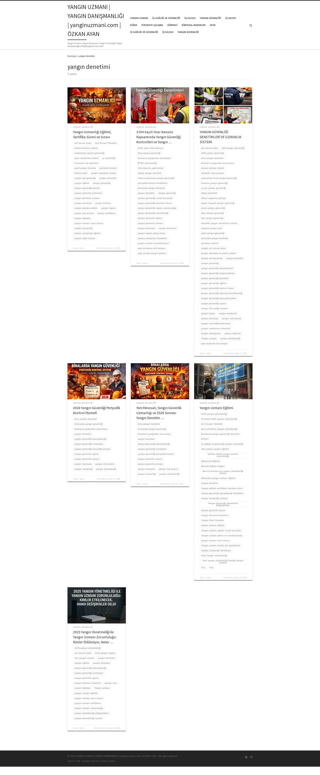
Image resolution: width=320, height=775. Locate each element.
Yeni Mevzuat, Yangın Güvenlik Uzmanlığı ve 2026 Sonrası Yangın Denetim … (159, 413)
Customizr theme (107, 761)
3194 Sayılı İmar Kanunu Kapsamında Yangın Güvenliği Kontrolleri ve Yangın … (158, 137)
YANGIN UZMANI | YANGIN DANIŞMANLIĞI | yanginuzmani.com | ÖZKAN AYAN (116, 756)
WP (79, 761)
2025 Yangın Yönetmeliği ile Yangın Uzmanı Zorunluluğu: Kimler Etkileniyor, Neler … (94, 637)
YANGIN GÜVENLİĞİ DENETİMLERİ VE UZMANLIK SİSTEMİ (220, 137)
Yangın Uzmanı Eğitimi (216, 408)
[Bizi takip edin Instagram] (251, 757)
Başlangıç (72, 56)
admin (82, 248)
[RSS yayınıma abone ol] (246, 757)
